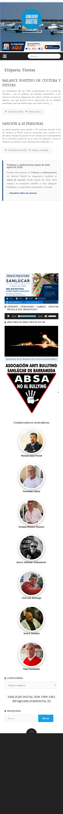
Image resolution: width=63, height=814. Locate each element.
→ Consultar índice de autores (22, 193)
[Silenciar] (45, 316)
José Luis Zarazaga (31, 597)
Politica (32, 111)
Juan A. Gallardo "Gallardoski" (31, 562)
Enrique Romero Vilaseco (31, 526)
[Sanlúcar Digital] (31, 19)
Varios (38, 111)
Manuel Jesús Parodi (31, 455)
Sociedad (44, 150)
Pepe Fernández (31, 669)
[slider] (52, 316)
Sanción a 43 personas (22, 124)
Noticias (35, 150)
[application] (31, 316)
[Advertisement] (31, 240)
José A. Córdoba (32, 633)
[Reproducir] (8, 316)
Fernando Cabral (31, 491)
